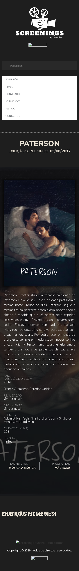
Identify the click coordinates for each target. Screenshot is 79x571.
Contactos (13, 116)
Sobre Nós (12, 79)
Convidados (13, 94)
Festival (10, 108)
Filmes (9, 86)
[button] (8, 452)
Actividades (13, 101)
